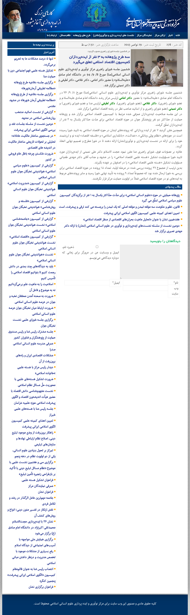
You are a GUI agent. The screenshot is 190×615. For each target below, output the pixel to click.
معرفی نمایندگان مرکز (40, 486)
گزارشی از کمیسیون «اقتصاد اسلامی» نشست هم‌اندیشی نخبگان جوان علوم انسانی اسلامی (32, 242)
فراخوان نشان (45, 492)
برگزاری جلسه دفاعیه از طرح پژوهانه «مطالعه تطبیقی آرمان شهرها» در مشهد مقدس (32, 100)
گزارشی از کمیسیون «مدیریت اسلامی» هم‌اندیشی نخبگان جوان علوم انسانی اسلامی (31, 189)
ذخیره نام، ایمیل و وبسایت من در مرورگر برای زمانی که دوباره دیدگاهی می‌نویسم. (90, 253)
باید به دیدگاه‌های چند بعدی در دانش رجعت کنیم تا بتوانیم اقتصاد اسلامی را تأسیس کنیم (32, 272)
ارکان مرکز (160, 35)
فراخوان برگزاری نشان (41, 587)
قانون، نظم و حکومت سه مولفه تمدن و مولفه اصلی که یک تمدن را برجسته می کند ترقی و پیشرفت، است (119, 207)
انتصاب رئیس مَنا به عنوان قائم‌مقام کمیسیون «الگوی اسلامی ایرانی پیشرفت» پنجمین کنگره (31, 575)
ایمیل (116, 282)
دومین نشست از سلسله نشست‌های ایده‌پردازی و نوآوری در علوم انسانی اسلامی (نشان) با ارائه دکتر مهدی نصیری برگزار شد (123, 228)
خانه (178, 35)
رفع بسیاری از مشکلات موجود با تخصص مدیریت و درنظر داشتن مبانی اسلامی (33, 557)
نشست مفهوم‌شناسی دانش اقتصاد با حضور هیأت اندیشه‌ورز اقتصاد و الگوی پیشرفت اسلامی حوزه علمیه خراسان (33, 397)
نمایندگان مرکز (144, 35)
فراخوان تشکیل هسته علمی (37, 480)
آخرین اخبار (49, 52)
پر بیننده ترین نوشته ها (43, 45)
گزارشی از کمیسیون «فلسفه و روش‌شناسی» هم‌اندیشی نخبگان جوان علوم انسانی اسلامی (33, 207)
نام (175, 282)
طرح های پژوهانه (81, 35)
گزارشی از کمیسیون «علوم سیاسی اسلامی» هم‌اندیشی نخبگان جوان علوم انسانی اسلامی (33, 171)
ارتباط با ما (52, 35)
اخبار (170, 35)
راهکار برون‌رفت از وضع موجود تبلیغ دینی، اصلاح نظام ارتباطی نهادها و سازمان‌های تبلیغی (33, 438)
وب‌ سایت (175, 291)
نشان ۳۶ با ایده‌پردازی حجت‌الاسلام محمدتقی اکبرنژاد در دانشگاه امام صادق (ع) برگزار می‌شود (31, 527)
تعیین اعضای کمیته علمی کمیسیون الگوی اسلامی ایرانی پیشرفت (142, 213)
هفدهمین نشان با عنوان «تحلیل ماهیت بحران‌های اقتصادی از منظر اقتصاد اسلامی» (131, 219)
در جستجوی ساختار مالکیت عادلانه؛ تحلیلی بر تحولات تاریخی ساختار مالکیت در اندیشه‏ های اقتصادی (31, 141)
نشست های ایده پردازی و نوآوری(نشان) (113, 35)
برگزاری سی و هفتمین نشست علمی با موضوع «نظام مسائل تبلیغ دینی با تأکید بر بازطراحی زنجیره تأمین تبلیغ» (32, 468)
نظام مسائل (65, 35)
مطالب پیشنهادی (173, 187)
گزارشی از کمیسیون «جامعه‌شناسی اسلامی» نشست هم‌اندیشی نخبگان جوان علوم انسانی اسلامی (31, 224)
